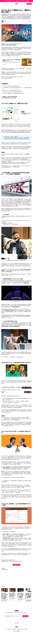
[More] (8, 4)
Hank (5, 20)
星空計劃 (18, 629)
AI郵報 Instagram (16, 564)
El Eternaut (12, 401)
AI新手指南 (5, 3)
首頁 (2, 3)
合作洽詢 (22, 629)
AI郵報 (16, 3)
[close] (32, 1)
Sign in (25, 3)
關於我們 (9, 629)
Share (30, 21)
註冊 (6, 629)
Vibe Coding (14, 629)
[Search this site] (22, 4)
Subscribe (29, 3)
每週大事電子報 (3, 8)
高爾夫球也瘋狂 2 (12, 398)
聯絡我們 (26, 629)
